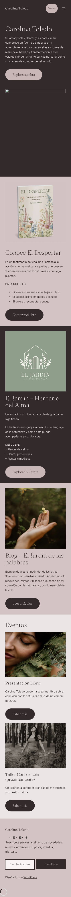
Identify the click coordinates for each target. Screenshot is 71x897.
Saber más (20, 714)
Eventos (52, 8)
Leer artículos (22, 603)
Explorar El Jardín (25, 472)
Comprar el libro (24, 315)
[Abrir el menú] (63, 8)
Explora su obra (24, 74)
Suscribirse (51, 864)
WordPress (30, 877)
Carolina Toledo (16, 8)
